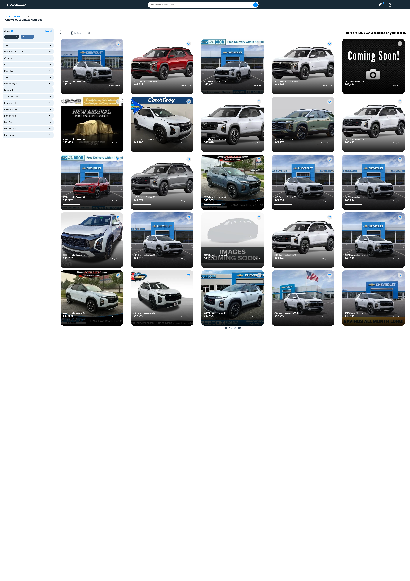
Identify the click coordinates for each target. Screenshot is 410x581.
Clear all (48, 31)
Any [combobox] (61, 33)
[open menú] (398, 4)
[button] (11, 37)
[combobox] (92, 33)
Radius (62, 31)
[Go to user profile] (390, 4)
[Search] (255, 4)
